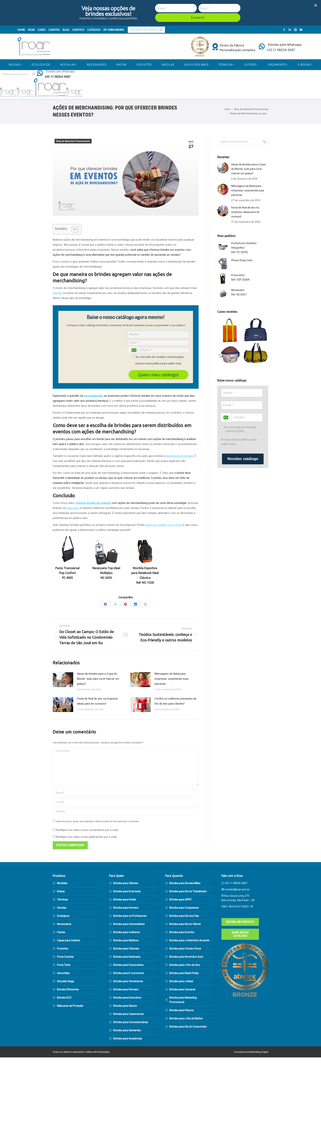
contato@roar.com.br (237, 889)
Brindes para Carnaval (182, 989)
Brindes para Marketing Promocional (183, 1000)
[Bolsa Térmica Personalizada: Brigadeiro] (230, 356)
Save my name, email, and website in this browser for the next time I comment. (97, 821)
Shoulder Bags (65, 981)
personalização (93, 395)
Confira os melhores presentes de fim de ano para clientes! (175, 701)
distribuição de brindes (179, 456)
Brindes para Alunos (125, 1005)
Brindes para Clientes (125, 883)
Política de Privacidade (97, 1052)
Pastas (61, 932)
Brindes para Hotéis (124, 899)
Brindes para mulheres (126, 932)
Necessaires (64, 924)
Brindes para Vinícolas (126, 948)
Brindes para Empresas (127, 891)
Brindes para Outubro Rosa (185, 948)
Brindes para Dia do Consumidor (188, 1026)
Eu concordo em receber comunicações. (159, 357)
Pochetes (62, 948)
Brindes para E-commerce (128, 973)
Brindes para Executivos (127, 997)
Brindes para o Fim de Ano (184, 964)
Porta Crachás (65, 956)
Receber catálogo (242, 459)
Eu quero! (197, 17)
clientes (57, 293)
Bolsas (61, 891)
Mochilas (62, 883)
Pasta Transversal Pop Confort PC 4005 (67, 572)
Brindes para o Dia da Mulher (186, 1018)
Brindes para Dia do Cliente (185, 924)
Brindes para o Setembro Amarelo (189, 940)
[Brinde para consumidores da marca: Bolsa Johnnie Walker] (255, 356)
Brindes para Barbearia (126, 956)
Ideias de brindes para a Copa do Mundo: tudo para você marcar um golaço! (98, 678)
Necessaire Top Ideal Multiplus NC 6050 (106, 572)
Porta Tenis (63, 964)
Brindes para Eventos (181, 932)
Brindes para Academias (127, 1038)
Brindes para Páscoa (181, 1010)
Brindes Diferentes (68, 989)
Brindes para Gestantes (127, 1030)
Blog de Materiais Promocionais (73, 141)
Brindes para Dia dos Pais (184, 915)
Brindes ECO (64, 997)
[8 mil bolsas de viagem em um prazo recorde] (255, 330)
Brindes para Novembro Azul (186, 956)
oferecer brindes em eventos (93, 503)
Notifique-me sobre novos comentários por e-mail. (87, 830)
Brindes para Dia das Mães (184, 883)
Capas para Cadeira (68, 940)
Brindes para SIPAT (180, 899)
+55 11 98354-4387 (235, 883)
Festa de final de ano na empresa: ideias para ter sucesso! (97, 701)
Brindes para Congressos (184, 907)
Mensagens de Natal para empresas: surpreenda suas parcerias (172, 678)
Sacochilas (63, 973)
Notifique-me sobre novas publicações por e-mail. (86, 837)
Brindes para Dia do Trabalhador (188, 891)
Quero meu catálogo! (158, 374)
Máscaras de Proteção (70, 1005)
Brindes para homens (125, 907)
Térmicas (62, 899)
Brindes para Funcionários (128, 964)
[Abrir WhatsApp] (311, 1113)
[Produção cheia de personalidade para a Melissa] (230, 330)
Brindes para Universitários (129, 924)
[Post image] (63, 679)
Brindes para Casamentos (128, 1013)
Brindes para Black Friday (184, 973)
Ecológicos (63, 915)
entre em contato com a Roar (163, 525)
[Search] (161, 30)
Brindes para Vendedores (128, 981)
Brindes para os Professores (130, 915)
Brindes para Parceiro (126, 989)
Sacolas (61, 907)
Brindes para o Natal (181, 981)
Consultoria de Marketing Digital (251, 1052)
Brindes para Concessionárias (130, 1022)
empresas (73, 508)
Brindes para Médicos (126, 940)
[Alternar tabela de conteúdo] (73, 229)
